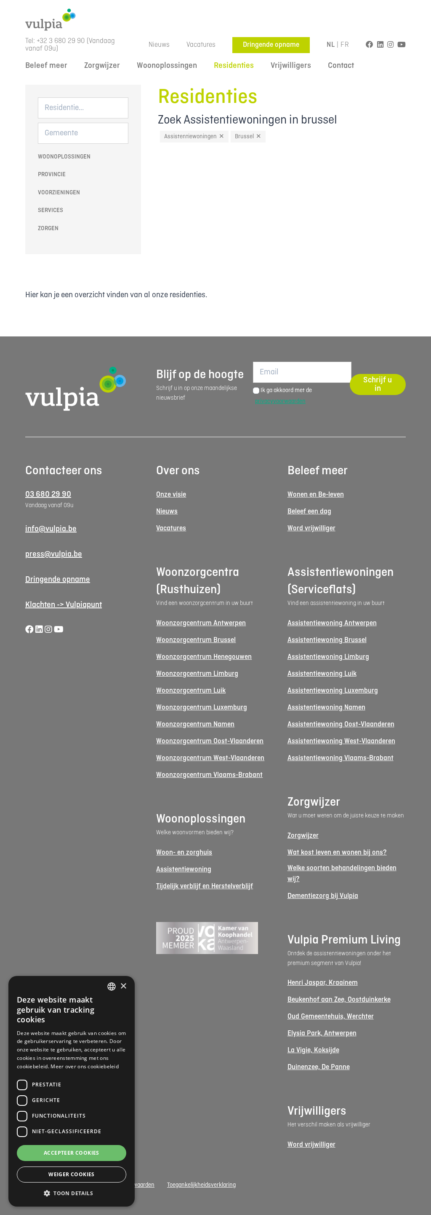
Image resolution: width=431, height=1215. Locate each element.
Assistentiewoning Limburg (328, 657)
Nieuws (159, 44)
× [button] (123, 986)
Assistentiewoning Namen (326, 707)
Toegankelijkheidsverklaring (201, 1185)
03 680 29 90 (48, 494)
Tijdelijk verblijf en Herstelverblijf (204, 886)
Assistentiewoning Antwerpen (332, 623)
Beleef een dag (309, 511)
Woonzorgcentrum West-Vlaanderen (210, 758)
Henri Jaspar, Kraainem (322, 982)
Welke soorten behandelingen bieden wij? (341, 874)
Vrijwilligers (291, 66)
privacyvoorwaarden (280, 401)
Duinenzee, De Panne (318, 1067)
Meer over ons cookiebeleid (85, 1066)
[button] (71, 1193)
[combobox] (111, 986)
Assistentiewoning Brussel (327, 640)
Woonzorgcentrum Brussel (196, 640)
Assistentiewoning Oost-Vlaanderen (340, 724)
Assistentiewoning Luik (322, 673)
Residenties (234, 66)
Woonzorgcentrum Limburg (197, 673)
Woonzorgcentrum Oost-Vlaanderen (209, 741)
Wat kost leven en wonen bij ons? (337, 852)
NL (331, 44)
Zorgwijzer (102, 66)
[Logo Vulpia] (215, 19)
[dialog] (71, 1091)
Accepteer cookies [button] (71, 1152)
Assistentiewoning (183, 869)
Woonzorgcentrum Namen (195, 724)
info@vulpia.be (51, 529)
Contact (341, 66)
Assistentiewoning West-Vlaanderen (341, 741)
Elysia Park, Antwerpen (322, 1033)
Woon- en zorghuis (184, 852)
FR (345, 44)
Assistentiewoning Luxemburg (332, 690)
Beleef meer (46, 66)
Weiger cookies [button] (71, 1174)
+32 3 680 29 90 (61, 41)
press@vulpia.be (53, 554)
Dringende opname (271, 44)
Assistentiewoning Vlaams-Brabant (340, 758)
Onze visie (171, 494)
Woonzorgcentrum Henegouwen (204, 657)
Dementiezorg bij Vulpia (322, 896)
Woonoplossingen (167, 66)
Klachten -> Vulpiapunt (63, 605)
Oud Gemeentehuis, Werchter (330, 1016)
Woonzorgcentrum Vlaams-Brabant (209, 775)
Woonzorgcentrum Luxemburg (201, 707)
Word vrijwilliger (311, 528)
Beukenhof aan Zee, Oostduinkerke (339, 999)
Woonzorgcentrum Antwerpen (201, 623)
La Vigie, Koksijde (313, 1050)
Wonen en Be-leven (315, 494)
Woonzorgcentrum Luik (191, 690)
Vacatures (201, 44)
